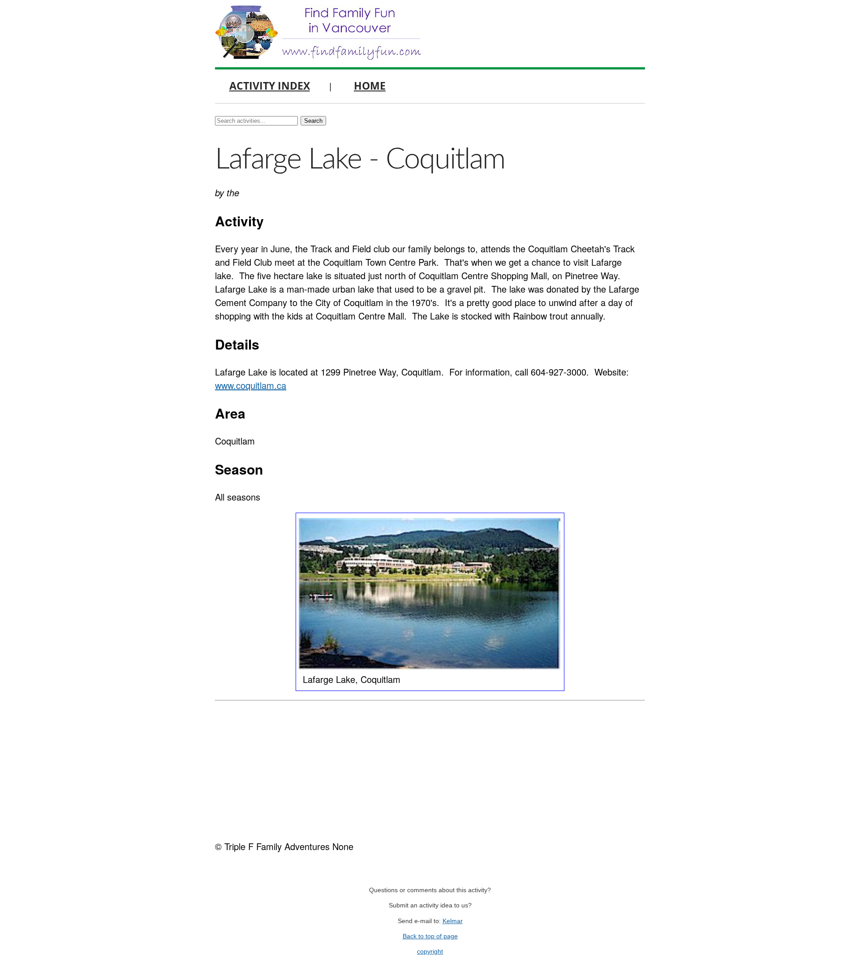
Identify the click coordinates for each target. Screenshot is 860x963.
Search (313, 120)
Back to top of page (430, 936)
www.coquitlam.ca (250, 385)
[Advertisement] (430, 768)
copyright (430, 951)
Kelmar (453, 921)
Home (370, 86)
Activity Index (269, 86)
